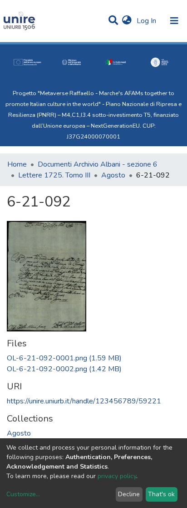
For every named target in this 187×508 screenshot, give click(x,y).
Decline (129, 494)
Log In (147, 21)
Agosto (113, 175)
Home (17, 164)
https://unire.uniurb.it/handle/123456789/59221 (84, 401)
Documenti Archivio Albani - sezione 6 (97, 164)
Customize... (23, 494)
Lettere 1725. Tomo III (54, 175)
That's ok (161, 494)
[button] (127, 20)
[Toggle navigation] (174, 21)
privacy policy (117, 476)
